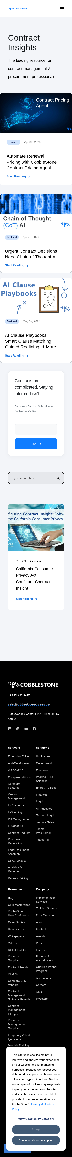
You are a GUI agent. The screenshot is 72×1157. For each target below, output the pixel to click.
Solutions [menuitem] (42, 747)
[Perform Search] (58, 478)
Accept (36, 1129)
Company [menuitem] (42, 889)
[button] (66, 1151)
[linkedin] (11, 729)
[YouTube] (26, 729)
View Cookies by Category (36, 1118)
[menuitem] (19, 756)
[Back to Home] (18, 8)
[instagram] (18, 729)
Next (33, 443)
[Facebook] (33, 729)
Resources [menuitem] (15, 889)
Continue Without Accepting (36, 1140)
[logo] (33, 685)
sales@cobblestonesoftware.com (29, 704)
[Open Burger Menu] (62, 8)
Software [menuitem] (14, 747)
